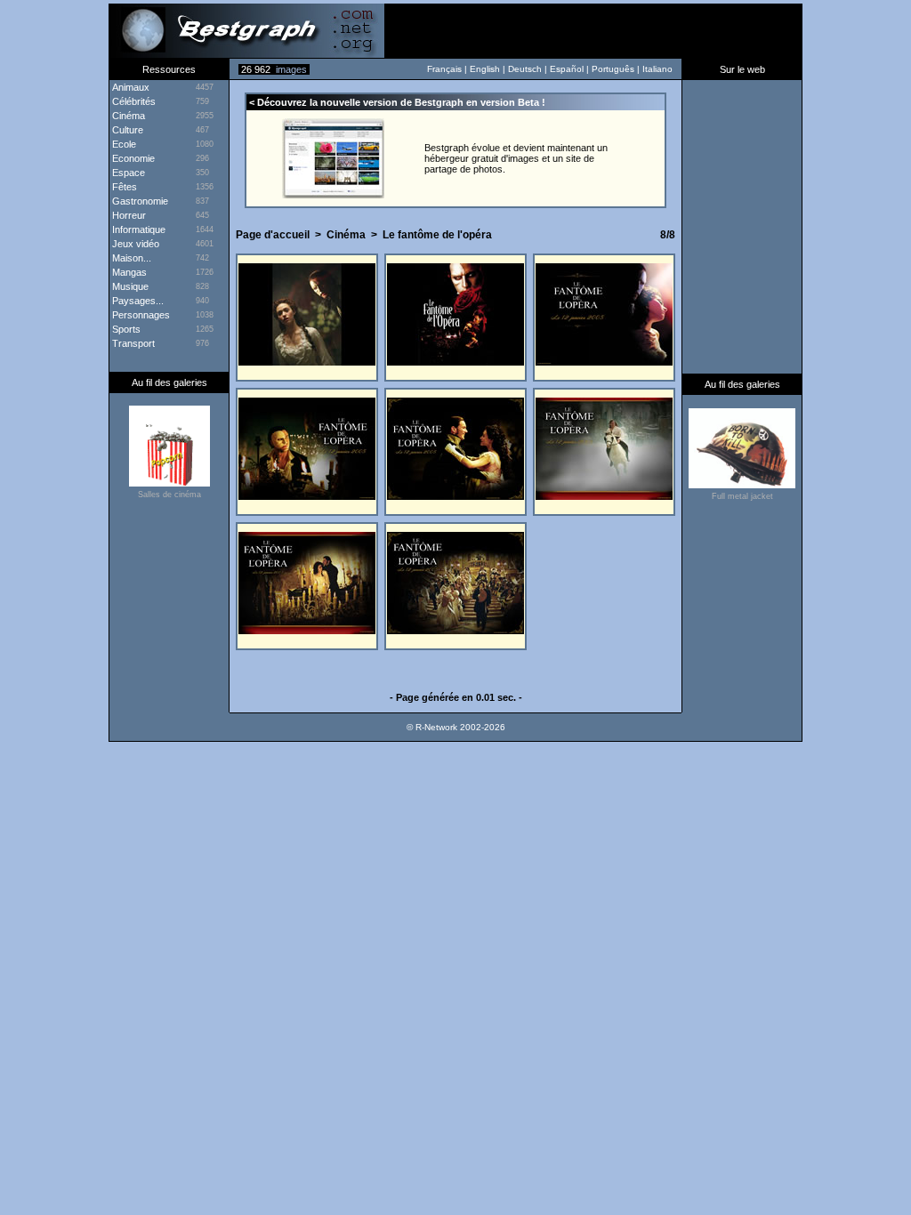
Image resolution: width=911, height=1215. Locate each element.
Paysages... (136, 300)
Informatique (137, 229)
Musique (129, 286)
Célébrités (132, 101)
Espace (127, 172)
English (485, 69)
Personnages (139, 315)
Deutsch (525, 69)
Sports (125, 329)
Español (567, 69)
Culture (126, 130)
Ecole (122, 144)
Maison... (130, 258)
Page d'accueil (273, 235)
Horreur (127, 215)
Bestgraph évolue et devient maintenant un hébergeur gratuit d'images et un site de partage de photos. (516, 158)
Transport (132, 343)
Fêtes (123, 186)
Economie (132, 158)
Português (613, 69)
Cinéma (346, 235)
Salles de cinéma (169, 494)
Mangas (128, 272)
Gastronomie (138, 201)
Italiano (657, 69)
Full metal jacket (742, 496)
